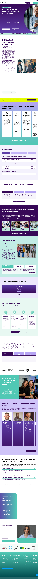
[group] (6, 153)
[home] (2, 3)
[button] (30, 0)
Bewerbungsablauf (33, 33)
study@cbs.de (4, 536)
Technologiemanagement (16, 558)
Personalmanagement (5, 563)
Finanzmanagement (5, 559)
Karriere (17, 33)
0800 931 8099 (5, 538)
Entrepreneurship (4, 558)
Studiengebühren (25, 564)
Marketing (3, 562)
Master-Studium (10, 243)
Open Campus (28, 33)
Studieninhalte (14, 33)
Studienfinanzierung (26, 562)
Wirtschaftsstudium (15, 562)
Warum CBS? (21, 33)
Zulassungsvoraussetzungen (27, 561)
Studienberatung (25, 558)
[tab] (7, 192)
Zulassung (24, 33)
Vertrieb (14, 559)
